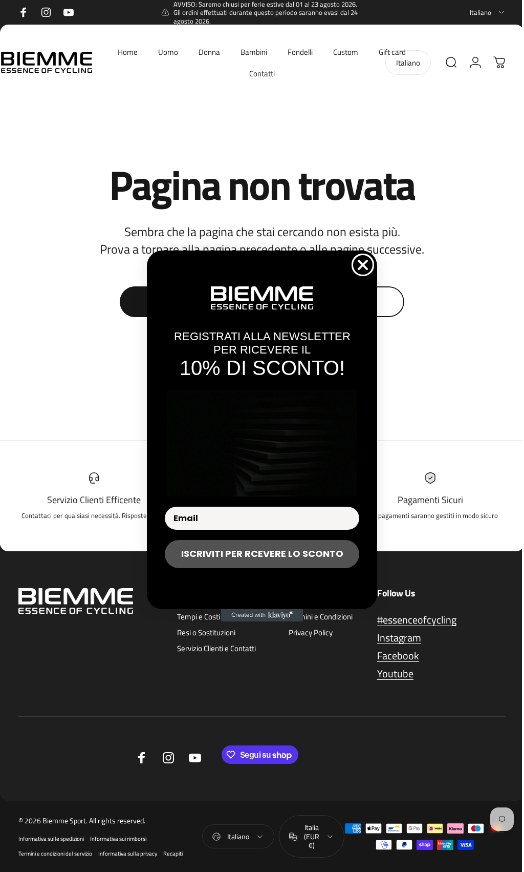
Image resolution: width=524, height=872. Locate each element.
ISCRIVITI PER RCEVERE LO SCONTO (258, 553)
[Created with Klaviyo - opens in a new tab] (258, 615)
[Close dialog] (359, 265)
